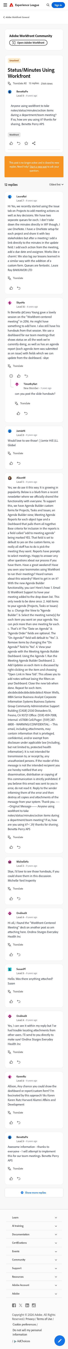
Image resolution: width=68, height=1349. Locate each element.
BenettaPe (22, 91)
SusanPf (21, 969)
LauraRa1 (21, 196)
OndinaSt (21, 913)
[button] (20, 83)
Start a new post (38, 166)
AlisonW (21, 477)
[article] (34, 243)
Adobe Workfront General (17, 17)
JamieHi (20, 430)
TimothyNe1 (30, 383)
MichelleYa (22, 861)
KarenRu (21, 1076)
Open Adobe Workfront (30, 42)
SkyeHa (20, 302)
